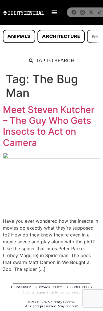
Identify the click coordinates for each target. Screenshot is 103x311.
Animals (18, 36)
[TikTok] (99, 12)
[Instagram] (82, 12)
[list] (51, 36)
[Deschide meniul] (54, 12)
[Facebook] (74, 12)
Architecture (61, 36)
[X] (91, 12)
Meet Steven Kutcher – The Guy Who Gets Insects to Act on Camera (48, 126)
